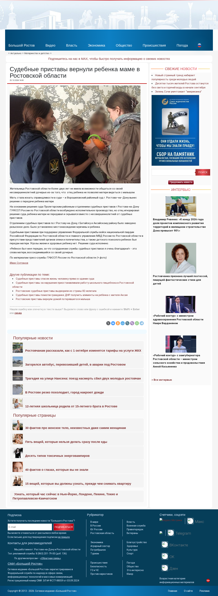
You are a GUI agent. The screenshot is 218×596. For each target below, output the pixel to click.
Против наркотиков (101, 574)
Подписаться (64, 527)
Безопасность (98, 566)
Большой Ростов (22, 45)
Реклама (204, 591)
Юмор (130, 574)
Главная (172, 591)
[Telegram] (142, 323)
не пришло (64, 537)
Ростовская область (102, 533)
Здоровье (132, 546)
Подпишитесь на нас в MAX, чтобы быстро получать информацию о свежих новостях (109, 59)
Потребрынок (98, 549)
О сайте (188, 591)
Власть (71, 45)
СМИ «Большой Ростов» (25, 563)
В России (95, 525)
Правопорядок (135, 529)
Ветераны (132, 533)
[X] (108, 323)
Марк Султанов (19, 262)
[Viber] (132, 323)
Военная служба (136, 525)
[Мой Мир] (123, 323)
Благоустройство (137, 542)
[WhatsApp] (137, 323)
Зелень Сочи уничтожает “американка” (178, 91)
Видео (50, 45)
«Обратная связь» (50, 558)
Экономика (96, 45)
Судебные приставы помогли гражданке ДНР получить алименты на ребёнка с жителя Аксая (72, 295)
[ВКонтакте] (113, 323)
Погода (182, 45)
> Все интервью (162, 379)
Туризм (94, 553)
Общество (124, 45)
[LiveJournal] (127, 323)
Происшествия (154, 45)
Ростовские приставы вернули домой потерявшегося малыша (53, 299)
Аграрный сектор (100, 546)
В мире (94, 522)
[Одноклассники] (118, 323)
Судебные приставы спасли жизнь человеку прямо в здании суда (55, 278)
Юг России (96, 529)
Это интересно (135, 570)
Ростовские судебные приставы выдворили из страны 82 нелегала (56, 290)
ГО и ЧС (94, 570)
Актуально (15, 53)
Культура (132, 549)
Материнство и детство (36, 53)
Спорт (130, 553)
